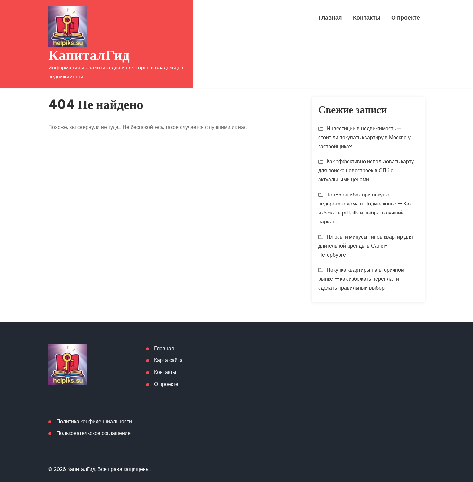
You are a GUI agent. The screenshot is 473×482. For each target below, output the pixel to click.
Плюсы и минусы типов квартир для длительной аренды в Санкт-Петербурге (365, 246)
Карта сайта (168, 360)
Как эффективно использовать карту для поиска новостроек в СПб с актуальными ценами (366, 170)
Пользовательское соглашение (93, 433)
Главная (330, 18)
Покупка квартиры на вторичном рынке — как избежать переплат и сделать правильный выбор (361, 279)
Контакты (366, 18)
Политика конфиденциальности (94, 421)
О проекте (405, 18)
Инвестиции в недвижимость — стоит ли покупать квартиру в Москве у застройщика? (364, 137)
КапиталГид (89, 55)
